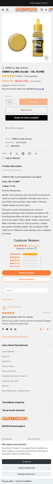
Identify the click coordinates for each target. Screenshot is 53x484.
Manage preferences (26, 474)
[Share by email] (29, 153)
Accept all (26, 462)
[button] (3, 10)
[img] (8, 313)
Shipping (5, 85)
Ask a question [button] (26, 279)
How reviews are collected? (15, 336)
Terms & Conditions (23, 481)
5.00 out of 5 (33, 245)
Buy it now (26, 110)
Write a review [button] (26, 273)
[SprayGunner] (15, 419)
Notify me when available (26, 118)
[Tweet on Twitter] (17, 153)
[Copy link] (36, 153)
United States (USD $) (38, 3)
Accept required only (26, 468)
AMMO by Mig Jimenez (15, 68)
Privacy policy (8, 481)
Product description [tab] (12, 166)
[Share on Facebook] (10, 153)
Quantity (8, 96)
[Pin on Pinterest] (23, 153)
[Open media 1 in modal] (26, 37)
